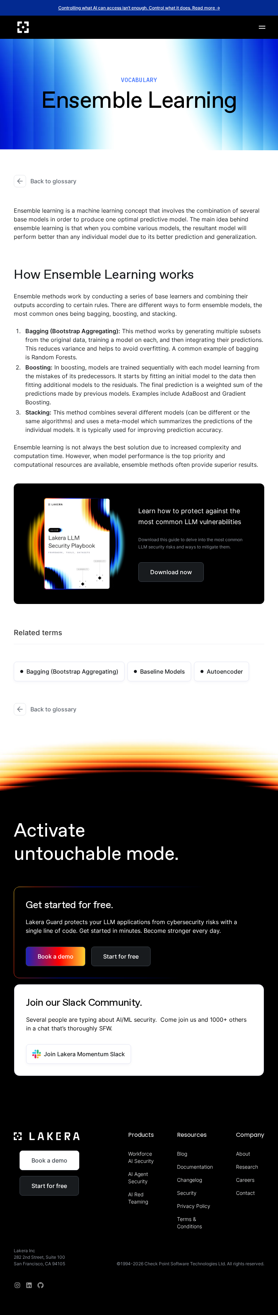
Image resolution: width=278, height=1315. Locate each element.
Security (187, 1193)
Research (247, 1167)
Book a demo (55, 956)
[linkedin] (29, 1285)
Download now (171, 572)
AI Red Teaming (138, 1198)
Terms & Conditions (189, 1222)
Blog (182, 1154)
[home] (23, 27)
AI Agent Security (138, 1177)
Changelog (189, 1180)
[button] (262, 27)
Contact (245, 1193)
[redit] (40, 1285)
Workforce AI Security (141, 1157)
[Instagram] (17, 1285)
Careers (245, 1180)
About (243, 1154)
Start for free (121, 956)
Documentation (195, 1167)
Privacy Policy (193, 1206)
